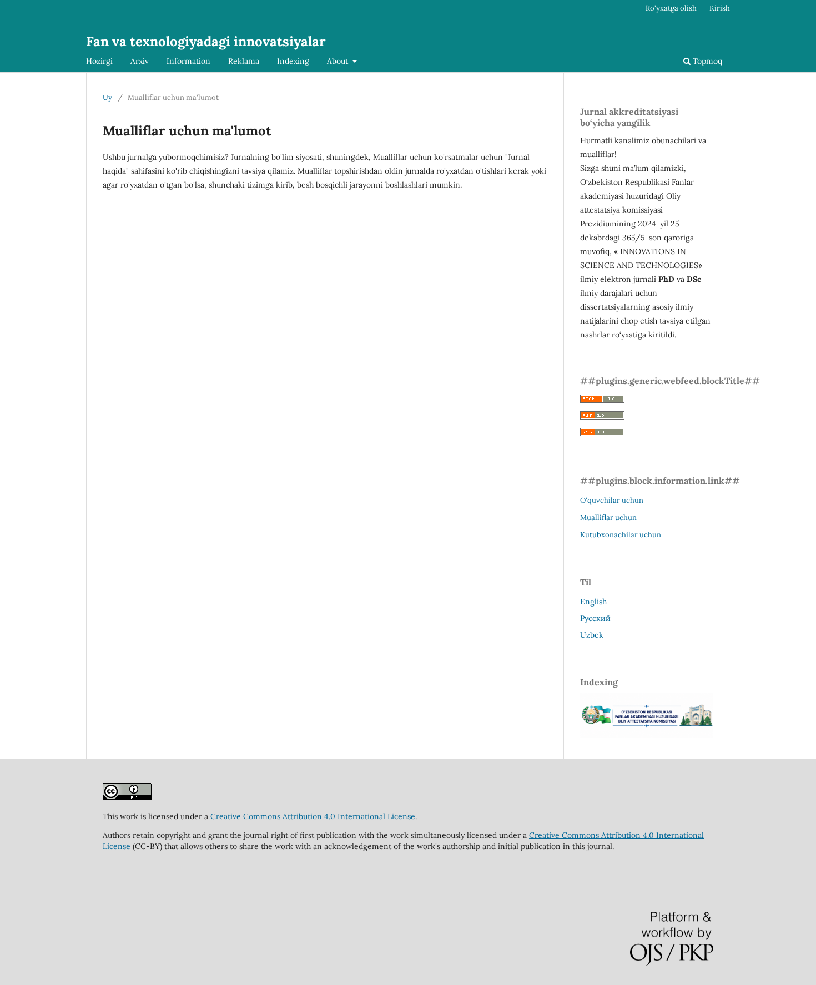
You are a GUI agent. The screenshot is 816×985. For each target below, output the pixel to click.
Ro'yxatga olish (671, 8)
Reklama (243, 61)
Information (188, 61)
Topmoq (706, 61)
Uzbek (591, 635)
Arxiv (139, 61)
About (338, 61)
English (593, 602)
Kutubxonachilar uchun (620, 534)
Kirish (719, 8)
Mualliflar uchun (608, 517)
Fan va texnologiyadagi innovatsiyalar (206, 41)
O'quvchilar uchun (611, 500)
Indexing (293, 61)
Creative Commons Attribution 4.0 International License (312, 816)
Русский (595, 618)
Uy (107, 97)
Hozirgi (99, 61)
